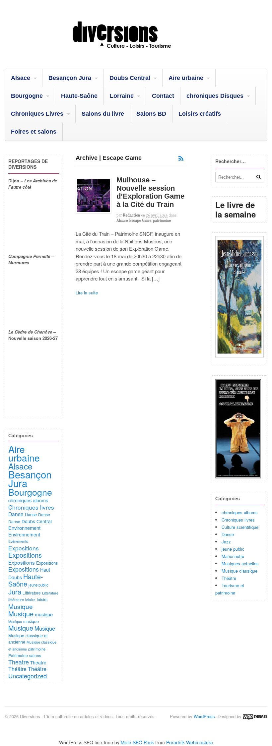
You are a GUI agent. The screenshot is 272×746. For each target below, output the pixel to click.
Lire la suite (87, 292)
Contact (163, 96)
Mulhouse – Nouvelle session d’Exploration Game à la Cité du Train (150, 192)
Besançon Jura (69, 78)
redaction (131, 215)
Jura (14, 591)
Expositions (23, 548)
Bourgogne (27, 96)
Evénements (18, 541)
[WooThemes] (255, 716)
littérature (16, 599)
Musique (20, 606)
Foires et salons (33, 131)
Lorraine (122, 96)
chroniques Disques (214, 96)
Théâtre (229, 578)
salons (35, 655)
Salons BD (151, 113)
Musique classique (239, 571)
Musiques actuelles (240, 563)
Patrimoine (18, 655)
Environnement (24, 527)
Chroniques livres (238, 520)
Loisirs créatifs (199, 113)
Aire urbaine (186, 78)
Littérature (32, 592)
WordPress (204, 716)
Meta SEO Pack (137, 742)
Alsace (20, 78)
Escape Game (140, 220)
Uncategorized (27, 675)
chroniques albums (240, 512)
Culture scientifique (240, 527)
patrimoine (162, 220)
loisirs (30, 599)
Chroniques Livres (37, 113)
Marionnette (233, 556)
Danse (228, 534)
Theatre (18, 661)
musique (44, 614)
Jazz (226, 541)
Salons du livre (103, 113)
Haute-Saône (79, 96)
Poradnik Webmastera (189, 742)
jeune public (233, 549)
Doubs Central (129, 78)
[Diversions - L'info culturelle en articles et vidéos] (136, 51)
